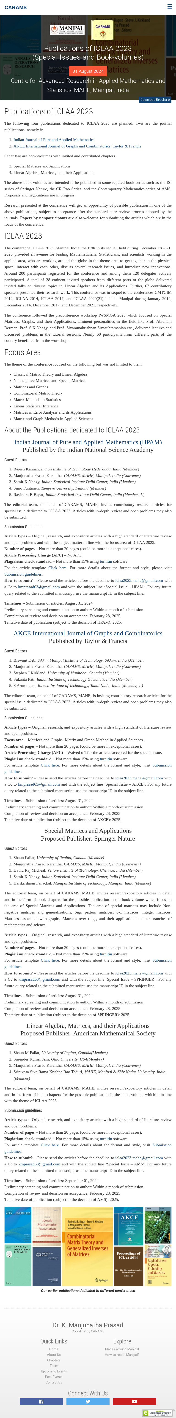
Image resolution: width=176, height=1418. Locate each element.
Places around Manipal (122, 1349)
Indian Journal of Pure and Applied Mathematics (54, 139)
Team (54, 1366)
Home (53, 1349)
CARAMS (16, 7)
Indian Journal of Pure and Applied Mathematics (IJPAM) (88, 442)
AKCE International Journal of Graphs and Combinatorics (88, 633)
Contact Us (54, 1382)
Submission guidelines (23, 574)
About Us (54, 1355)
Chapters (53, 1360)
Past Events (54, 1377)
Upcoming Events (54, 1371)
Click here (57, 567)
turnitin (106, 561)
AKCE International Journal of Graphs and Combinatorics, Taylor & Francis (77, 146)
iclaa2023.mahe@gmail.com (139, 580)
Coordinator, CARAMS (88, 1331)
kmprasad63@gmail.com (39, 587)
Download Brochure (155, 99)
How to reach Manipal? (122, 1355)
